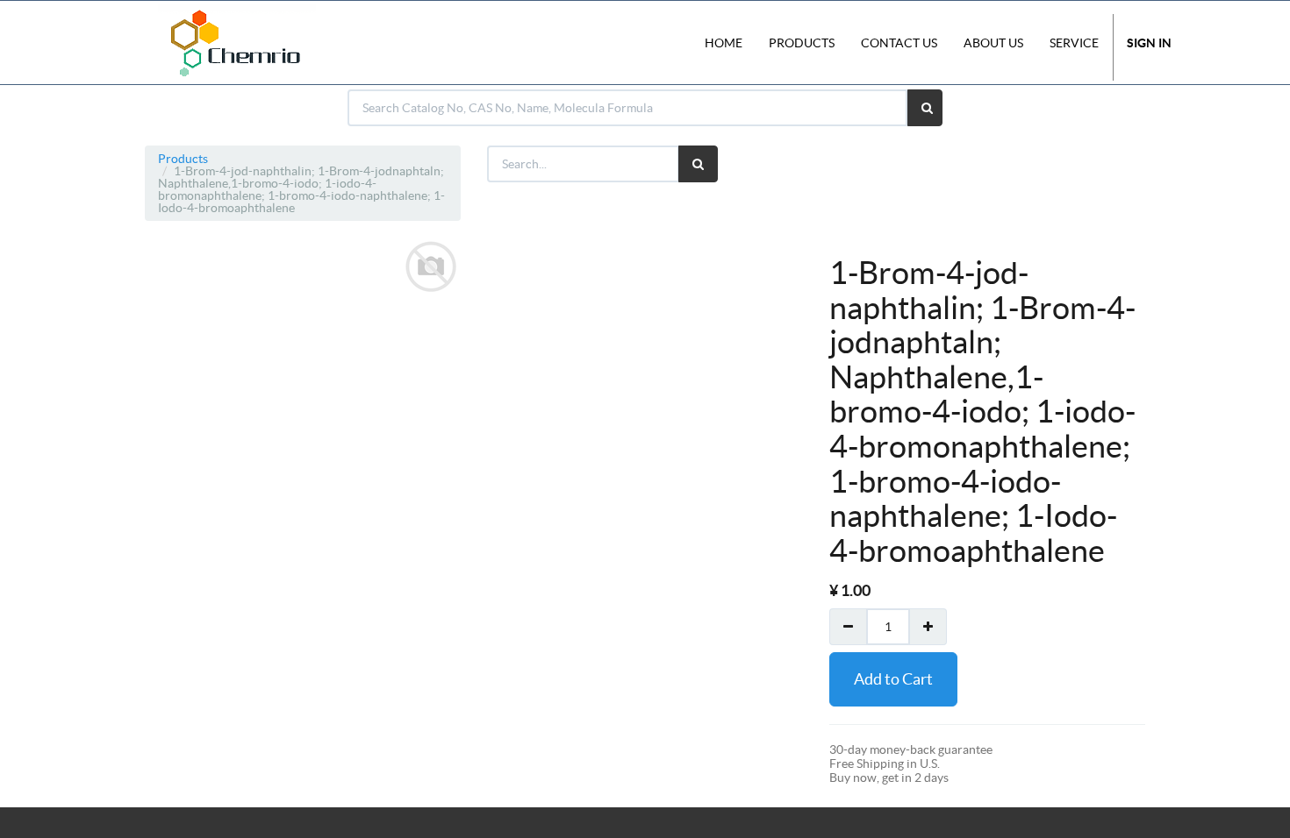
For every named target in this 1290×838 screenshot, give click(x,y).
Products (183, 159)
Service (1074, 43)
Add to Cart (893, 679)
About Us (993, 43)
